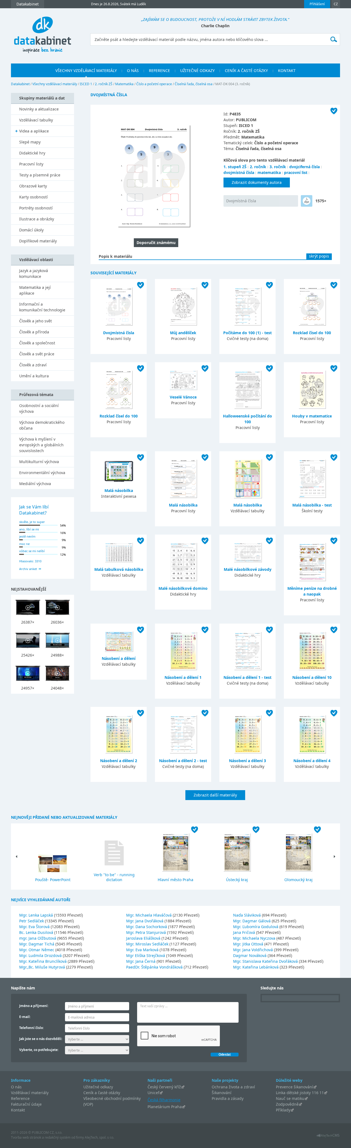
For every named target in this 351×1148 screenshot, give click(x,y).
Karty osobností (33, 197)
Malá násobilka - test (312, 505)
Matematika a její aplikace (35, 290)
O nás (16, 1086)
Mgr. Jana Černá (141, 961)
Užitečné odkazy (98, 1086)
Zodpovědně (287, 1104)
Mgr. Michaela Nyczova (254, 938)
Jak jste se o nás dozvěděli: (40, 1038)
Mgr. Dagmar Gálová (252, 920)
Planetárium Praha (165, 1106)
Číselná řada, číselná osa (194, 84)
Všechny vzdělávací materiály (54, 84)
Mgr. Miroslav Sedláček (147, 944)
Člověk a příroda (34, 331)
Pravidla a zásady (228, 1098)
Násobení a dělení (118, 658)
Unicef (153, 1092)
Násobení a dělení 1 (183, 677)
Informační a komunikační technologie (42, 306)
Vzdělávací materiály (30, 1092)
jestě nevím (27, 536)
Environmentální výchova (42, 472)
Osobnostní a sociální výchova (39, 408)
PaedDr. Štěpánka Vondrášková (155, 967)
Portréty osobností (36, 208)
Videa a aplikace (34, 131)
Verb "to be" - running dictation (114, 877)
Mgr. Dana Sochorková (147, 926)
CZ (336, 4)
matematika (269, 172)
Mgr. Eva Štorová (35, 926)
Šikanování (221, 1092)
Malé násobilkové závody (247, 569)
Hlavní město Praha (175, 879)
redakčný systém (57, 1137)
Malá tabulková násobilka (118, 569)
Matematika (124, 84)
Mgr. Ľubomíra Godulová (256, 926)
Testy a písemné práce (39, 175)
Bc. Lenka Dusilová (36, 932)
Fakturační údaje (26, 1104)
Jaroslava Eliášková (144, 938)
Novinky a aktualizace (39, 109)
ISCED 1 (86, 84)
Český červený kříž (164, 1086)
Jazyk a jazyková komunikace (33, 273)
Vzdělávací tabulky (36, 120)
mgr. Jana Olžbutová (38, 938)
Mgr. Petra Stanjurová (146, 932)
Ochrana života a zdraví (233, 1086)
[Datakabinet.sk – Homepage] (42, 31)
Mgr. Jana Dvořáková (145, 920)
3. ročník (278, 166)
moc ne (24, 544)
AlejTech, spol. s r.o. (99, 1137)
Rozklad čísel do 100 (312, 332)
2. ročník (258, 166)
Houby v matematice (312, 416)
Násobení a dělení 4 (311, 760)
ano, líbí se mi (29, 529)
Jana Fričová (244, 932)
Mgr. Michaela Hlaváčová (149, 915)
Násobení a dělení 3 (247, 760)
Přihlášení (317, 4)
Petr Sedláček (32, 920)
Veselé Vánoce (183, 397)
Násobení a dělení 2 (118, 760)
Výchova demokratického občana (41, 425)
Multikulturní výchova (39, 461)
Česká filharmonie (164, 1099)
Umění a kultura (34, 375)
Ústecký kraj (237, 879)
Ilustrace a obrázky (36, 219)
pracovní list (295, 172)
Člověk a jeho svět (35, 320)
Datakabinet (20, 84)
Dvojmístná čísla (241, 200)
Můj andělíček (183, 332)
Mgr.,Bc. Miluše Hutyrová (42, 967)
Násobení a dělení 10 (312, 677)
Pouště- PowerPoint (52, 879)
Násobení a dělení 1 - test (247, 677)
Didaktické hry (32, 153)
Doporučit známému (156, 242)
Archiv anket (28, 569)
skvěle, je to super (32, 522)
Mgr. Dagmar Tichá (37, 944)
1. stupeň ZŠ (235, 166)
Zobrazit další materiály (215, 795)
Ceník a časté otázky (101, 1092)
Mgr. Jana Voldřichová (253, 949)
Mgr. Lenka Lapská (36, 915)
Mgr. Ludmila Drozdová (41, 955)
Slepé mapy (30, 142)
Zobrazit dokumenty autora (257, 182)
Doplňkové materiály (38, 241)
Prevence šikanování (294, 1086)
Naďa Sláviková (247, 915)
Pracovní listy (31, 164)
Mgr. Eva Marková (143, 949)
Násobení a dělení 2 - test (183, 760)
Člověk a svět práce (36, 353)
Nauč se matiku (290, 1098)
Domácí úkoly (31, 230)
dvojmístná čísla (238, 172)
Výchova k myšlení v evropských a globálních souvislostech (41, 444)
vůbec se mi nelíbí (32, 551)
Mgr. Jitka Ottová (248, 944)
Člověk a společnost (37, 342)
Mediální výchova (35, 483)
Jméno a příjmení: (33, 1005)
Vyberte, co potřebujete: (38, 1049)
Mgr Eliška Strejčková (146, 955)
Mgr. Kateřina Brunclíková (43, 961)
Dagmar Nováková (250, 955)
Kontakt (18, 1110)
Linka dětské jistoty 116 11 (300, 1092)
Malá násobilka (118, 490)
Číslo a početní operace (154, 84)
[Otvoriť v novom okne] (328, 1137)
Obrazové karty (33, 186)
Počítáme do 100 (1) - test (247, 332)
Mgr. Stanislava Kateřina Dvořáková (266, 961)
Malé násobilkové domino (183, 588)
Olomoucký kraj (298, 879)
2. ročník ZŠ (103, 84)
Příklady (283, 1110)
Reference (20, 1098)
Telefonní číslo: (31, 1027)
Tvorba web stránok (26, 1137)
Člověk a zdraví (33, 364)
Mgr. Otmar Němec (37, 949)
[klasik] (306, 201)
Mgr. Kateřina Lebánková (256, 967)
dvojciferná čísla (304, 166)
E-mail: (24, 1016)
